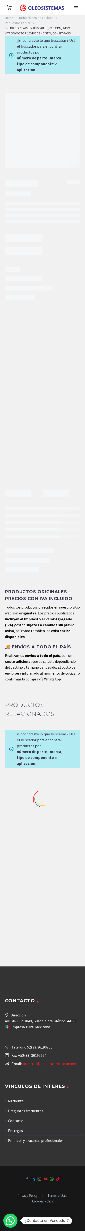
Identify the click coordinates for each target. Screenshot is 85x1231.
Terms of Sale (57, 1196)
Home (9, 18)
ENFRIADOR (29, 473)
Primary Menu (76, 7)
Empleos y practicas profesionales (36, 1140)
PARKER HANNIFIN (61, 473)
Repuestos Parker (17, 23)
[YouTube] (45, 1179)
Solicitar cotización (27, 447)
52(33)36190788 (39, 1047)
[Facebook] (27, 1179)
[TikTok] (58, 1179)
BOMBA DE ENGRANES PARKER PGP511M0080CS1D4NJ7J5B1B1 (64, 919)
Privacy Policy (27, 1196)
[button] (10, 1221)
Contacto (15, 1120)
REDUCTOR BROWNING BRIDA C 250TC (21, 823)
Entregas (15, 1130)
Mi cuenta (16, 1100)
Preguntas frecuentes (25, 1110)
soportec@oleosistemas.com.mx (49, 1063)
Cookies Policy (42, 1201)
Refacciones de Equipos (36, 18)
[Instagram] (39, 1179)
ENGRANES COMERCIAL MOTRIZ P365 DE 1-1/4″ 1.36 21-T (63, 825)
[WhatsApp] (52, 1179)
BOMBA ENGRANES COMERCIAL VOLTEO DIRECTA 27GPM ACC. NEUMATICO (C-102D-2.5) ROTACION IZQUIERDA (21, 932)
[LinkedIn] (33, 1179)
